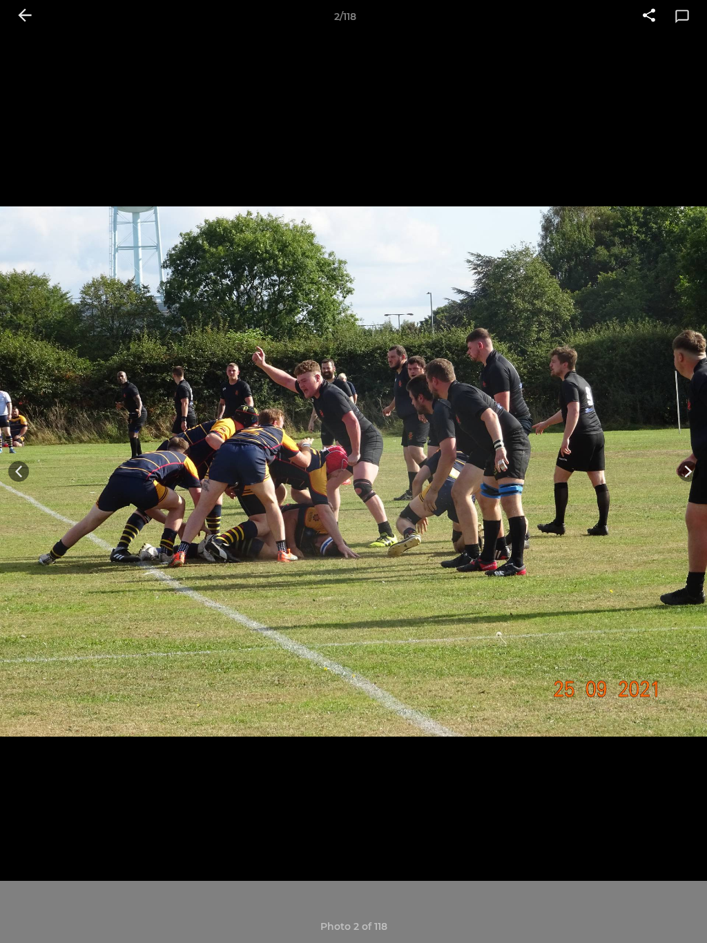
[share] (649, 16)
